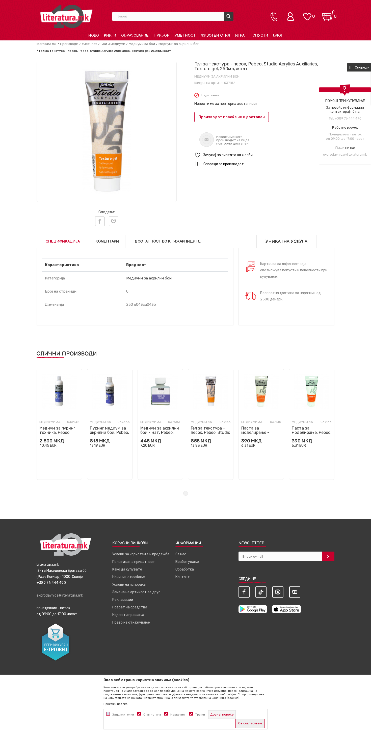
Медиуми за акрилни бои (178, 44)
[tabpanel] (59, 424)
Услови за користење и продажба (140, 554)
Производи (69, 44)
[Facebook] (99, 221)
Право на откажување (131, 622)
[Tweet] (113, 221)
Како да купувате (127, 569)
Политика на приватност (133, 562)
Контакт (182, 577)
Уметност (89, 44)
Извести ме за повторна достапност (226, 104)
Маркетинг (178, 714)
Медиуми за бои (142, 44)
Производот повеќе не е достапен (231, 117)
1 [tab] (185, 493)
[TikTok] (261, 592)
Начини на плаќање (128, 577)
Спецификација (63, 241)
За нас (180, 554)
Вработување (187, 562)
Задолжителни (123, 714)
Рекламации (122, 600)
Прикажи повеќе (115, 703)
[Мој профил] (291, 16)
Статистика (152, 714)
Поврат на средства (129, 607)
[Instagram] (278, 592)
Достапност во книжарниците (168, 241)
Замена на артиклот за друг (136, 592)
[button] (264, 155)
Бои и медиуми (113, 44)
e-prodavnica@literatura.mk (345, 154)
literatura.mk (47, 44)
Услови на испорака (129, 584)
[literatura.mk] (66, 16)
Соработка (184, 569)
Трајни (200, 714)
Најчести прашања (128, 615)
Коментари (107, 241)
